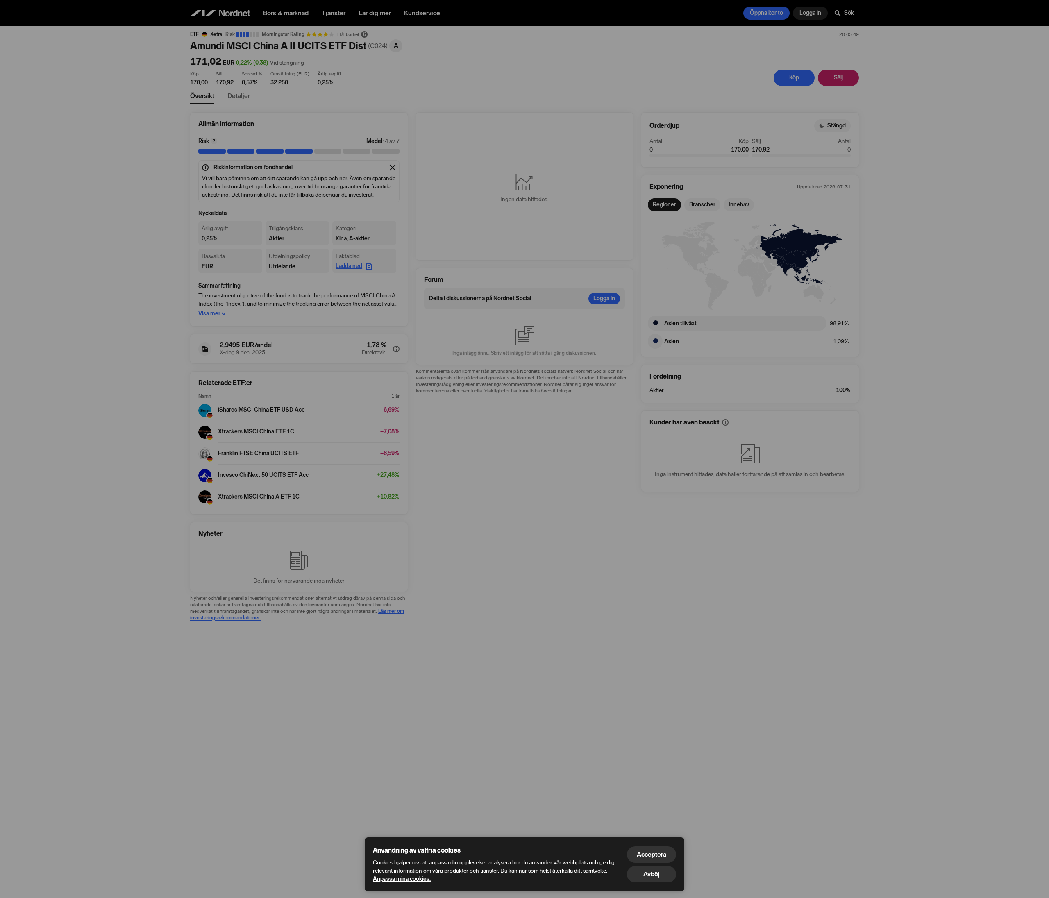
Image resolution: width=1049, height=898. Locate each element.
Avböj (651, 874)
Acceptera (651, 854)
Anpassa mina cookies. (402, 878)
